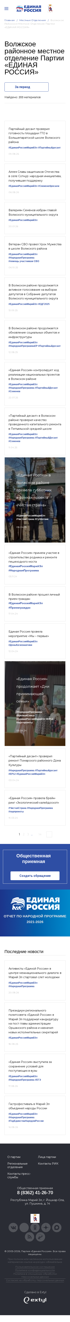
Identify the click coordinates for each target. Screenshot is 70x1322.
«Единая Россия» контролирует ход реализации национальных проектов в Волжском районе (34, 374)
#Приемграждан (19, 607)
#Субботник (41, 519)
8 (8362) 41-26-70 (35, 1192)
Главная (9, 20)
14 (39, 834)
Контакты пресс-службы (19, 1175)
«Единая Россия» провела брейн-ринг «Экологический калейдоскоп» (34, 800)
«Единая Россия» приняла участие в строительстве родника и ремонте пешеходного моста (34, 557)
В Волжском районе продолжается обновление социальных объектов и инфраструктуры (34, 333)
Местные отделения (32, 20)
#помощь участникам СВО (24, 261)
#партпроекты (24, 722)
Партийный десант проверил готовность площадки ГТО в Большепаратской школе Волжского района (34, 135)
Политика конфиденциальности (35, 1270)
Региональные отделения (17, 1165)
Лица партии (47, 1157)
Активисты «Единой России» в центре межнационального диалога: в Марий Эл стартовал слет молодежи (35, 973)
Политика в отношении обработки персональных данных (35, 1275)
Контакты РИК (48, 1163)
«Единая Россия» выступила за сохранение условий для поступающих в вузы (30, 1066)
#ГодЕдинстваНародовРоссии (26, 1121)
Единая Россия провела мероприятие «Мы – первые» (29, 634)
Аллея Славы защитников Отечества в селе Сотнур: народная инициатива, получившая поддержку (35, 176)
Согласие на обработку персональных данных (35, 1280)
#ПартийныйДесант (46, 388)
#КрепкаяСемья (25, 715)
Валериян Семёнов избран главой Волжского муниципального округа (33, 212)
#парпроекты (16, 811)
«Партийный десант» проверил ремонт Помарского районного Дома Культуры (35, 761)
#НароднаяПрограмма (21, 257)
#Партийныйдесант (49, 147)
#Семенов (14, 391)
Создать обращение (35, 876)
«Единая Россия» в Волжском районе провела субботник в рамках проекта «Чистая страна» (34, 490)
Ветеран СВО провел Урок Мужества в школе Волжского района (35, 246)
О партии (13, 1157)
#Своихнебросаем (48, 186)
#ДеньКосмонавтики (20, 645)
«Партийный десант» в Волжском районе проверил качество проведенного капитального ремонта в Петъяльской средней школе (35, 422)
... (32, 834)
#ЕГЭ (38, 1079)
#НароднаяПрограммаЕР (23, 346)
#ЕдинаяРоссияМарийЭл (23, 147)
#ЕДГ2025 (44, 304)
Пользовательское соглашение (35, 1266)
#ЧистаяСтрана (25, 519)
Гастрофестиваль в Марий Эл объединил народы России (29, 1106)
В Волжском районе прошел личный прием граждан (34, 597)
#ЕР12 (49, 719)
